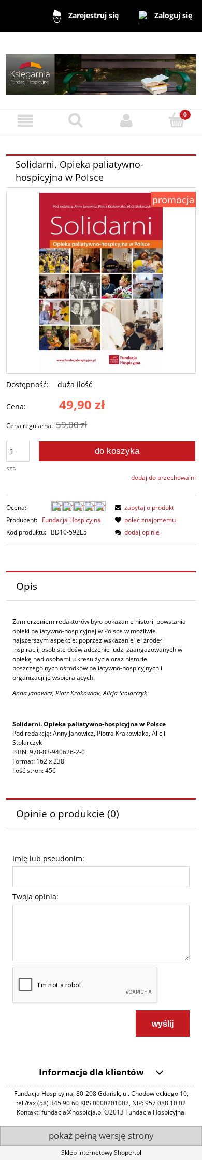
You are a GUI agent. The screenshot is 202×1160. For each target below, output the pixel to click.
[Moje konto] (126, 121)
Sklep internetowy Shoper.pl (101, 1152)
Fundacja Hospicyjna (71, 519)
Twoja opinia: (35, 897)
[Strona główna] (101, 70)
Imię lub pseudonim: (48, 858)
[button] (25, 121)
